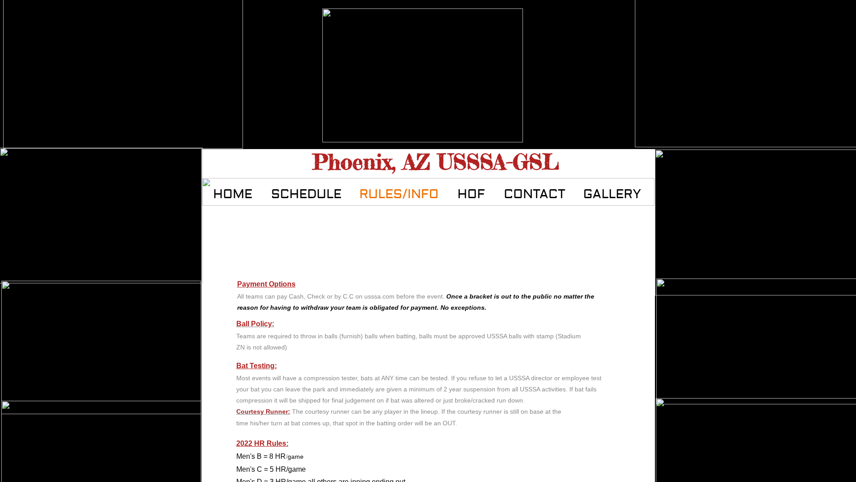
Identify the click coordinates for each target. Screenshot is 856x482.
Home (232, 194)
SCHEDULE (306, 194)
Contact (534, 194)
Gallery (612, 194)
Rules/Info (399, 194)
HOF (471, 194)
